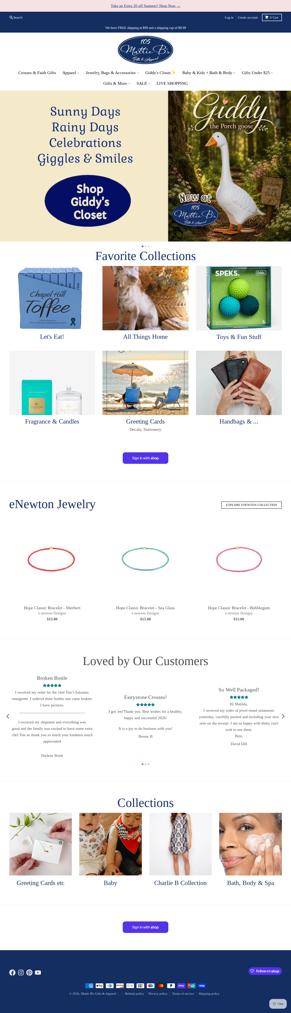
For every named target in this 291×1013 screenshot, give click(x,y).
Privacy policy (158, 994)
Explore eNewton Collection (251, 505)
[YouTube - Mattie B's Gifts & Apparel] (38, 973)
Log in (229, 17)
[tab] (142, 246)
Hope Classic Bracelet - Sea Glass (145, 608)
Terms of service (183, 994)
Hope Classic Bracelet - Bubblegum (239, 608)
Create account (248, 17)
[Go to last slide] (8, 716)
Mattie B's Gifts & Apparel (98, 994)
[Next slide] (283, 716)
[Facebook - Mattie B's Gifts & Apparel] (12, 973)
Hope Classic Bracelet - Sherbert (52, 608)
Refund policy (134, 994)
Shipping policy (209, 994)
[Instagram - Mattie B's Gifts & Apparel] (21, 973)
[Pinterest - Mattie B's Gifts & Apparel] (29, 973)
